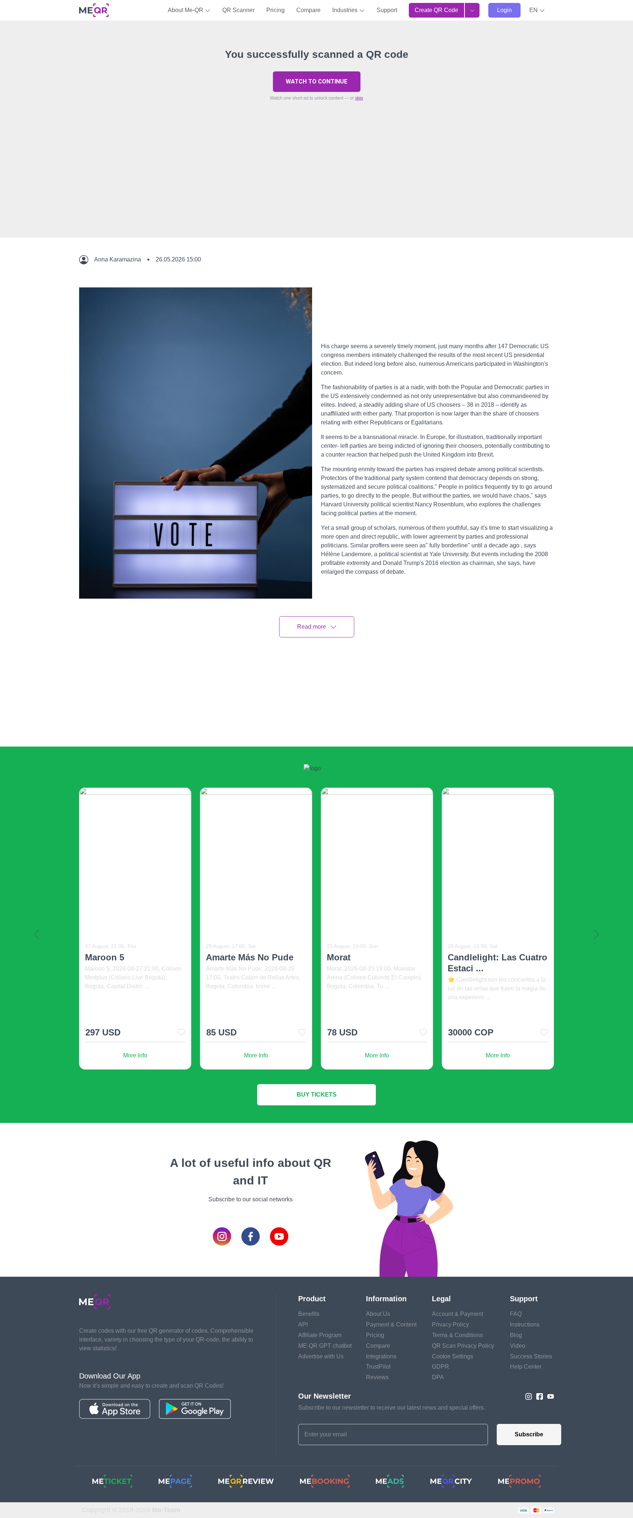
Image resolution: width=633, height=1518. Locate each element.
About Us (378, 1314)
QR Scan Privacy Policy (463, 1346)
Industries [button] (345, 10)
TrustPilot (378, 1366)
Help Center (525, 1366)
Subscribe (529, 1434)
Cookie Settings (452, 1356)
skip (359, 98)
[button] (537, 10)
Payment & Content (391, 1324)
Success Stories (531, 1356)
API (303, 1324)
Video (517, 1346)
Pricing (275, 10)
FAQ (516, 1314)
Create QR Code (436, 10)
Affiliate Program (319, 1335)
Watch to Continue (316, 81)
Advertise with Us (321, 1356)
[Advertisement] (316, 186)
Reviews (377, 1377)
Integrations (381, 1356)
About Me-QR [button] (186, 10)
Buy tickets (317, 1094)
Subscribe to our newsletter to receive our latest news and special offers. (391, 1407)
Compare (308, 10)
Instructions (525, 1324)
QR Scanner (238, 10)
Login (504, 10)
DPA (438, 1377)
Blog (516, 1335)
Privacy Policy (450, 1324)
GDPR (440, 1366)
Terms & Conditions (457, 1335)
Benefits (308, 1314)
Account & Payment (457, 1314)
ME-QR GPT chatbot (325, 1346)
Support (387, 10)
